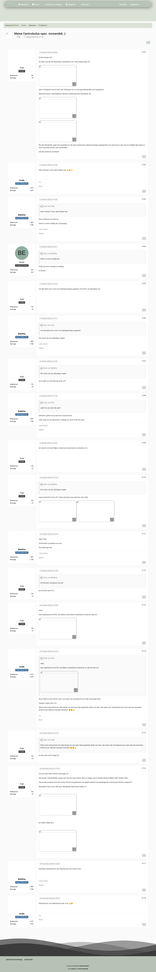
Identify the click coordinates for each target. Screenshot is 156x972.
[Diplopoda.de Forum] (11, 4)
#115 (144, 733)
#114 (144, 651)
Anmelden (123, 4)
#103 (144, 199)
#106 (144, 318)
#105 (144, 284)
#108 (144, 396)
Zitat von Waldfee (50, 254)
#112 (144, 570)
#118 (144, 898)
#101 (144, 52)
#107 (144, 361)
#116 (144, 768)
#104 (144, 246)
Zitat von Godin (49, 206)
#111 (144, 534)
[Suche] (145, 4)
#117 (144, 863)
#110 (144, 477)
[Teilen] (148, 42)
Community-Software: (78, 966)
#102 (144, 165)
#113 (144, 605)
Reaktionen (14, 75)
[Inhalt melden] (144, 156)
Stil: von (78, 969)
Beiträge (13, 78)
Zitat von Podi (48, 325)
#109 (144, 443)
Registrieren (134, 4)
